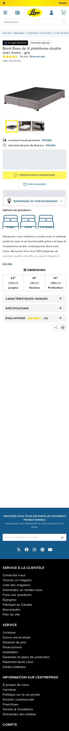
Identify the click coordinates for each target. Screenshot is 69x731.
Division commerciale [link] (18, 699)
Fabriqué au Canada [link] (17, 604)
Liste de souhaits (25, 184)
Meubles (20, 33)
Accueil (7, 33)
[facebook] (26, 549)
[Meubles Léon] (34, 12)
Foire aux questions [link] (17, 595)
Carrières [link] (9, 689)
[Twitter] (18, 549)
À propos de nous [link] (16, 684)
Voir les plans (53, 166)
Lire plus (7, 264)
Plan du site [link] (11, 614)
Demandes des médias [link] (19, 714)
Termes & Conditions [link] (18, 709)
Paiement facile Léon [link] (18, 662)
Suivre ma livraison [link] (17, 637)
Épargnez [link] (9, 599)
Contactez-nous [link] (14, 575)
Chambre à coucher (40, 33)
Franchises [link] (10, 704)
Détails (47, 140)
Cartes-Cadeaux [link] (14, 667)
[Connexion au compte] (51, 12)
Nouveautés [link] (11, 609)
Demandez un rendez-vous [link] (22, 590)
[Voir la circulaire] (17, 12)
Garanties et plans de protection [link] (26, 657)
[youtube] (50, 549)
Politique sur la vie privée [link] (21, 694)
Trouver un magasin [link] (17, 580)
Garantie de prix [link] (14, 642)
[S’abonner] (62, 537)
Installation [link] (10, 652)
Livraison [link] (9, 632)
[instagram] (34, 549)
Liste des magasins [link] (16, 585)
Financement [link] (12, 647)
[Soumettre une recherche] (63, 22)
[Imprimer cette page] (62, 327)
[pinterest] (42, 549)
